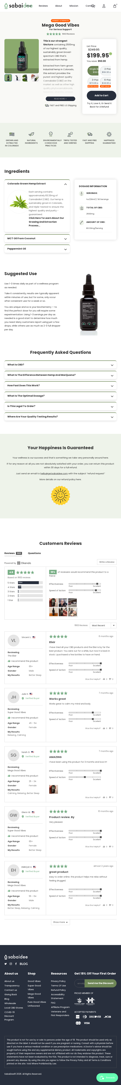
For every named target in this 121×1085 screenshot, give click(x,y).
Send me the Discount (100, 983)
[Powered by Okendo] (17, 563)
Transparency (11, 985)
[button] (60, 34)
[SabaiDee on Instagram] (11, 964)
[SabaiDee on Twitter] (5, 964)
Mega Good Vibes (17, 770)
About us (9, 981)
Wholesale (10, 1003)
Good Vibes (34, 981)
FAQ (53, 1002)
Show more (59, 922)
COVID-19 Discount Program (9, 1016)
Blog (6, 998)
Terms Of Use (58, 985)
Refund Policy (58, 990)
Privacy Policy (58, 981)
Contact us (10, 990)
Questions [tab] (34, 553)
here (78, 479)
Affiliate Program (60, 1007)
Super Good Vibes (17, 712)
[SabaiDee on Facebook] (16, 964)
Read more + (60, 98)
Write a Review (106, 562)
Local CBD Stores (13, 1007)
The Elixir (12, 655)
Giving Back (10, 994)
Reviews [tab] (12, 553)
